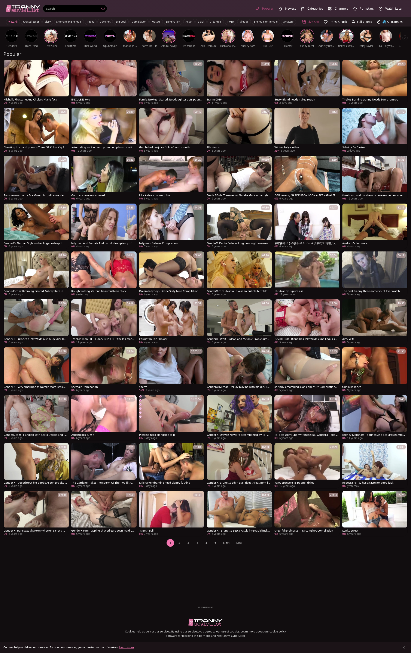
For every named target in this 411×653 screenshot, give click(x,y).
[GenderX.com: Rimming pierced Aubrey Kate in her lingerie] (36, 274)
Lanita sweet (350, 530)
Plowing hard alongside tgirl (157, 434)
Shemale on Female (266, 22)
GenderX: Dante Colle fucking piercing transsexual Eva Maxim (238, 243)
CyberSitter (238, 636)
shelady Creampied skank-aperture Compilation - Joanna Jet (305, 387)
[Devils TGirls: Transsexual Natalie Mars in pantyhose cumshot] (239, 178)
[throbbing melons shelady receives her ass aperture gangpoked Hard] (374, 178)
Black (201, 22)
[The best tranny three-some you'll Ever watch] (374, 274)
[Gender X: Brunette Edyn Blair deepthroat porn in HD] (239, 465)
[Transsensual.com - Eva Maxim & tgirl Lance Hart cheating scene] (36, 178)
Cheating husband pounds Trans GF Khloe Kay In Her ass (35, 147)
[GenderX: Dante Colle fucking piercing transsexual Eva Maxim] (239, 226)
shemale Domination (84, 387)
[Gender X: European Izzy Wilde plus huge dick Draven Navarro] (36, 322)
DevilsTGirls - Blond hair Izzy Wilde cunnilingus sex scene (306, 339)
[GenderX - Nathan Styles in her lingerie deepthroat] (36, 226)
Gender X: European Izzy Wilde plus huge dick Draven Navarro (35, 339)
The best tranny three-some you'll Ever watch (371, 291)
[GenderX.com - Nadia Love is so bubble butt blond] (239, 274)
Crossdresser (31, 22)
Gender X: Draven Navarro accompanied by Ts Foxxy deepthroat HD (238, 434)
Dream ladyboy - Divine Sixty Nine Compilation (168, 291)
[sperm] (171, 370)
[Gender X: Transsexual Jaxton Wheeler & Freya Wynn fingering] (36, 513)
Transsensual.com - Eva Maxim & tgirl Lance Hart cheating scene (35, 195)
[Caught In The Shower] (171, 322)
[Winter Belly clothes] (307, 130)
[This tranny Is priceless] (307, 274)
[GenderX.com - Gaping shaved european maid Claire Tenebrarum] (103, 513)
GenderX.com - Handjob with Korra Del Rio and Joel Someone (35, 434)
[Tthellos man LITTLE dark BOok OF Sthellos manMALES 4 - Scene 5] (103, 322)
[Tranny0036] (239, 82)
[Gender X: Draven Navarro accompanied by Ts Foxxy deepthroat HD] (239, 417)
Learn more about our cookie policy (263, 631)
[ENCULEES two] (103, 82)
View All (13, 22)
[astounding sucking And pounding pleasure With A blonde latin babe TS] (103, 130)
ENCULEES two (80, 99)
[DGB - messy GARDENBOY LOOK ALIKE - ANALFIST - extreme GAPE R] (307, 178)
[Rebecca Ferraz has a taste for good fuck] (374, 465)
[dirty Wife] (374, 322)
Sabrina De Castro (353, 147)
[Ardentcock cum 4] (103, 417)
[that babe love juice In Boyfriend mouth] (171, 130)
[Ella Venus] (239, 130)
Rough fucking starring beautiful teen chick (98, 291)
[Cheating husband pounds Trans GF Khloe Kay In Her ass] (36, 130)
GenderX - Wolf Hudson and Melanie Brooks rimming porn (238, 339)
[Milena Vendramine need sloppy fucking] (171, 465)
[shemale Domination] (103, 370)
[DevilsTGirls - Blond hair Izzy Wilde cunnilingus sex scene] (307, 322)
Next (226, 543)
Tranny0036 (214, 99)
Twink (230, 22)
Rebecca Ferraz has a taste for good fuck (367, 482)
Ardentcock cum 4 (82, 434)
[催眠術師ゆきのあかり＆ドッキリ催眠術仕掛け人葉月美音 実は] (307, 226)
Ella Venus (213, 147)
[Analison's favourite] (374, 226)
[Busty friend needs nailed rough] (307, 82)
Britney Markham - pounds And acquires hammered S (373, 434)
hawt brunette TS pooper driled (294, 482)
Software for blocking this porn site (188, 636)
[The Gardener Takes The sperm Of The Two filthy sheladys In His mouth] (103, 465)
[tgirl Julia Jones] (374, 370)
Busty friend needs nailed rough (294, 99)
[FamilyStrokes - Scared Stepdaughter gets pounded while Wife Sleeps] (171, 82)
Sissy (48, 22)
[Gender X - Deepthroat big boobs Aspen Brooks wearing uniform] (36, 465)
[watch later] (8, 65)
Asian (189, 22)
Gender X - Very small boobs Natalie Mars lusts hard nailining (35, 387)
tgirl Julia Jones (351, 387)
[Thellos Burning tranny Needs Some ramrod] (374, 82)
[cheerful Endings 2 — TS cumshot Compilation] (307, 513)
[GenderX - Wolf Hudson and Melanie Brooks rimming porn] (239, 322)
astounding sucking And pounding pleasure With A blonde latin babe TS (102, 147)
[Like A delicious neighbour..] (171, 178)
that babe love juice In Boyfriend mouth (164, 147)
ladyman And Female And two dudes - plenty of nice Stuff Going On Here (102, 243)
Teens (90, 22)
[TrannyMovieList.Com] (23, 8)
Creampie (216, 22)
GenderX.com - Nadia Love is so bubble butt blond (238, 291)
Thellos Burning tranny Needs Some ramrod (370, 99)
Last (239, 543)
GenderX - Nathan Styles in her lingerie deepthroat (35, 243)
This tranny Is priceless (288, 291)
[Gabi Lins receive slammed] (103, 178)
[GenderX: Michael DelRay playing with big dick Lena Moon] (239, 370)
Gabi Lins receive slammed (88, 195)
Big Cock (121, 22)
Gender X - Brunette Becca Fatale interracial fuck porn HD (238, 530)
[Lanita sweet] (374, 513)
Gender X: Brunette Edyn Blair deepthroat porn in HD (238, 482)
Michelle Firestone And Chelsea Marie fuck (30, 99)
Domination (173, 22)
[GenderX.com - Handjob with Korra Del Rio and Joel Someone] (36, 417)
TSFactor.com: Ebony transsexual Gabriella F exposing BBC (305, 434)
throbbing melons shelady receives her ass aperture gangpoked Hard (374, 195)
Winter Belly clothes (286, 147)
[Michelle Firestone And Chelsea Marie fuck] (36, 82)
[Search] (103, 8)
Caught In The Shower (153, 339)
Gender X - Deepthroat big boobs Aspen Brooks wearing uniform (35, 482)
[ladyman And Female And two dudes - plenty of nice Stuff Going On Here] (103, 226)
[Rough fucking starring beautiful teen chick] (103, 274)
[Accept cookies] (404, 647)
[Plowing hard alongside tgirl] (171, 417)
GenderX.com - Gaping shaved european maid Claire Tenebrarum (102, 530)
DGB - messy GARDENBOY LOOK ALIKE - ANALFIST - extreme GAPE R (306, 195)
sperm (143, 387)
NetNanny (223, 636)
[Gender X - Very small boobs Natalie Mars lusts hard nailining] (36, 370)
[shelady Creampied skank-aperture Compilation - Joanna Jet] (307, 370)
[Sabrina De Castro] (374, 130)
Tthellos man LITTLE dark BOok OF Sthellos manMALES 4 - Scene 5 (101, 339)
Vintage (244, 22)
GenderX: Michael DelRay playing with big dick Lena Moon (238, 387)
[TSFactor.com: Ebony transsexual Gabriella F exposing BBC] (307, 417)
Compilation (139, 22)
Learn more (126, 647)
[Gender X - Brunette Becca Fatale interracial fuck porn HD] (239, 513)
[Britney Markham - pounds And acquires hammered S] (374, 417)
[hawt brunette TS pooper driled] (307, 465)
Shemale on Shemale (69, 22)
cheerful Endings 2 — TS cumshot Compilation (303, 530)
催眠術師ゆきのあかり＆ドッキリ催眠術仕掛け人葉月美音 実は (305, 243)
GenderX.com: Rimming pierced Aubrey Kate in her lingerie (35, 291)
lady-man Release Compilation (158, 243)
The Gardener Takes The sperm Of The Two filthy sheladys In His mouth (103, 482)
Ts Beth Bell (146, 530)
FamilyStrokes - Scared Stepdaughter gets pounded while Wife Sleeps (170, 99)
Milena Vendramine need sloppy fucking (164, 482)
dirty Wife (348, 339)
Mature (156, 22)
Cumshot (105, 22)
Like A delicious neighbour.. (156, 195)
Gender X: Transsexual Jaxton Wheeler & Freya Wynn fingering (35, 530)
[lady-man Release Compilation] (171, 226)
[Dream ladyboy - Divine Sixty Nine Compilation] (171, 274)
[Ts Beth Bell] (171, 513)
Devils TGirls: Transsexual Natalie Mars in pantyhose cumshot (238, 195)
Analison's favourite (354, 243)
